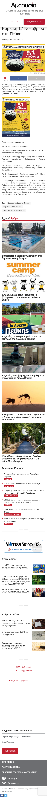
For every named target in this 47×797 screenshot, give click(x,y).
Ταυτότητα (12, 778)
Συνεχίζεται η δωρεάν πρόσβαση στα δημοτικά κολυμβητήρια (22, 257)
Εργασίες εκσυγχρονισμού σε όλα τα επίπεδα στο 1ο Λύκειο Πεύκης (21, 337)
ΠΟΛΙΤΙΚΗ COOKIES (11, 767)
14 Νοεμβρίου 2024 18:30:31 (12, 40)
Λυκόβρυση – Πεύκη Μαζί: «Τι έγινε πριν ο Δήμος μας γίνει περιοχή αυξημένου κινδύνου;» (23, 417)
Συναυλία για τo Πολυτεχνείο (14, 211)
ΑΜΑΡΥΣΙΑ (11, 789)
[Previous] (21, 531)
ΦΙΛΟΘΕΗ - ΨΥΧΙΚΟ (12, 514)
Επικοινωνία (13, 783)
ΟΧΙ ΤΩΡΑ (14, 22)
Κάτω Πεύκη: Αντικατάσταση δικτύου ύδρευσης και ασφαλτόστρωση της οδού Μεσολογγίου (21, 458)
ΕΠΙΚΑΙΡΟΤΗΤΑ (11, 495)
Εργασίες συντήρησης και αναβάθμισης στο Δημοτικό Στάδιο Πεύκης (23, 376)
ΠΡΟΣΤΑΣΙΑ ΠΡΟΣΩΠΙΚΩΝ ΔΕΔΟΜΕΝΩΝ (19, 772)
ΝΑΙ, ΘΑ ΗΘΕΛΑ (34, 22)
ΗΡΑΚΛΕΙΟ (9, 486)
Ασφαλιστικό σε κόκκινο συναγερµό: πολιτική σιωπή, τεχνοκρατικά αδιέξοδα (13, 645)
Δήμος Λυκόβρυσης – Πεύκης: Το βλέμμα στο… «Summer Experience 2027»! (21, 297)
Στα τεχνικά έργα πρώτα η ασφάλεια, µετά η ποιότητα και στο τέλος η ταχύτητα (16, 623)
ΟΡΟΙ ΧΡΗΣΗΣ (8, 762)
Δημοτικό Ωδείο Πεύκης (12, 207)
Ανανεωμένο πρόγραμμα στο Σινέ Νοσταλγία (22, 483)
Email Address (8, 742)
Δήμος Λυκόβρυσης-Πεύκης (18, 203)
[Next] (26, 531)
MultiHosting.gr (7, 791)
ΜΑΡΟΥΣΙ (8, 524)
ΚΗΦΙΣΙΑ (8, 479)
